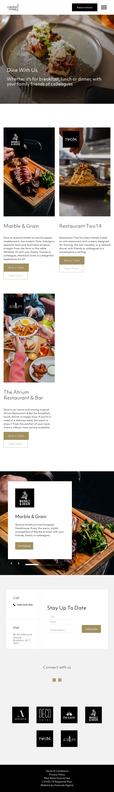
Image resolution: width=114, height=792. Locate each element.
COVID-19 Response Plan (57, 782)
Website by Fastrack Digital (57, 785)
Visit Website (24, 546)
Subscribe (91, 629)
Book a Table (16, 267)
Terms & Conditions (57, 771)
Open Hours (15, 275)
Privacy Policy (57, 774)
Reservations (84, 7)
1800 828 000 (25, 605)
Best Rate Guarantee (57, 778)
